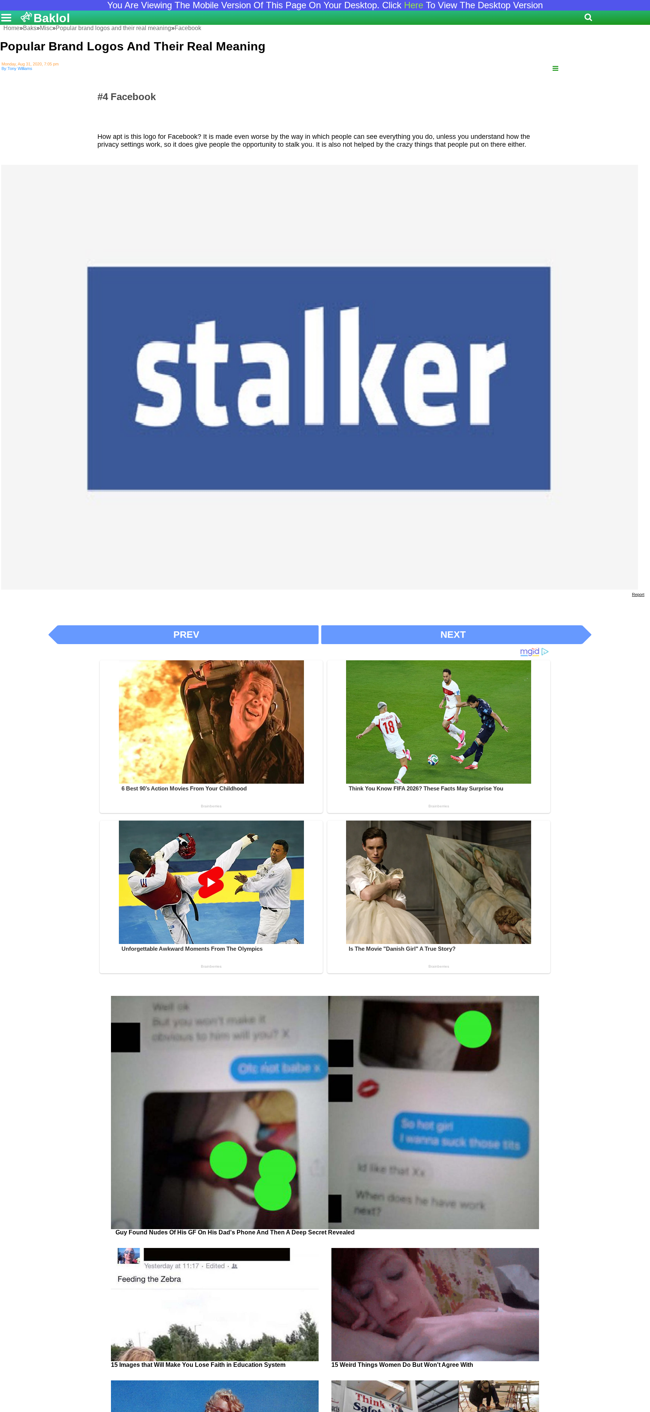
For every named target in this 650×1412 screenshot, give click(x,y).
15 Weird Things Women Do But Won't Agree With (402, 1365)
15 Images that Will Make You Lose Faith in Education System (198, 1365)
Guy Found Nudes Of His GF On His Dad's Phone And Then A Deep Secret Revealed (235, 1232)
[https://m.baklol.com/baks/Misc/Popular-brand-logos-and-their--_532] (555, 68)
